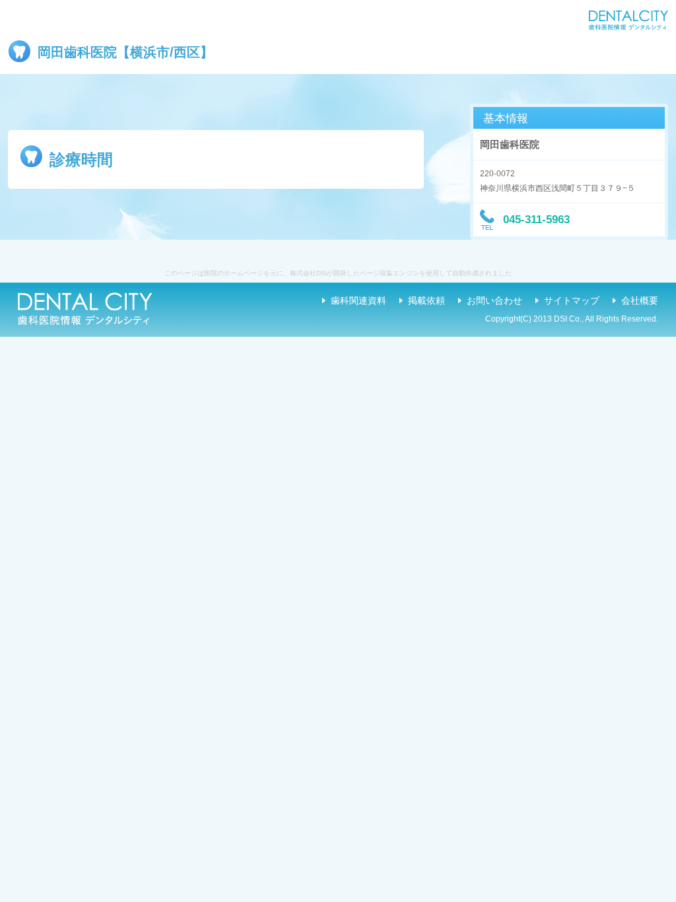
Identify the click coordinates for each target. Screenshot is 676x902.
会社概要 (639, 300)
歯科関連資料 (358, 300)
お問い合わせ (494, 300)
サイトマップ (571, 300)
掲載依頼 (426, 300)
